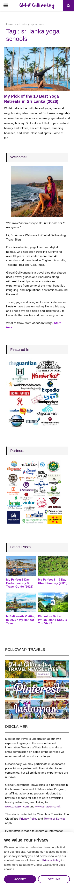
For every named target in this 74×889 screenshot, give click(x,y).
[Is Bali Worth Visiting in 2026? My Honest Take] (21, 603)
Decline (54, 879)
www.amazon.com (17, 806)
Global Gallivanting (37, 5)
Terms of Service (55, 818)
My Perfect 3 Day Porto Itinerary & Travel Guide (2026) (19, 583)
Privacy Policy (28, 818)
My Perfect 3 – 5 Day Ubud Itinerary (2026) (52, 581)
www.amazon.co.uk (47, 806)
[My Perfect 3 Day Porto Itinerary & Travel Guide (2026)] (21, 566)
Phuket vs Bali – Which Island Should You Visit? (52, 620)
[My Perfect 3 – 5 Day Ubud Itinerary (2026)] (53, 566)
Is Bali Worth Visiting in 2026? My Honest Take (21, 620)
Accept (20, 879)
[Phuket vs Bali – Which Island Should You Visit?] (53, 603)
